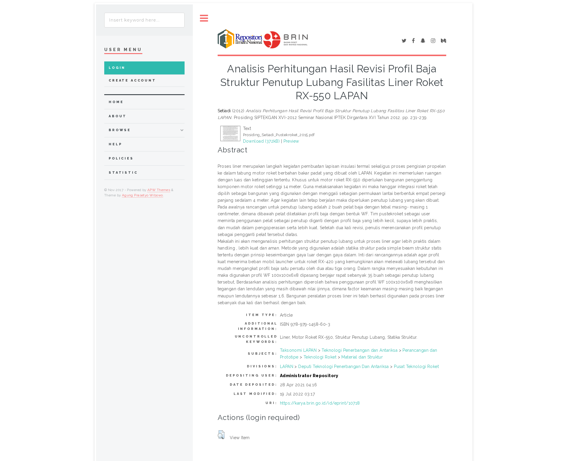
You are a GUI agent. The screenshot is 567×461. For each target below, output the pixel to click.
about (118, 116)
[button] (221, 434)
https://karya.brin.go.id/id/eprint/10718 (320, 403)
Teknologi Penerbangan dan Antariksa (359, 350)
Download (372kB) (261, 141)
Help (115, 144)
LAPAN (286, 366)
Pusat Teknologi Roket (416, 366)
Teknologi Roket (320, 357)
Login (117, 68)
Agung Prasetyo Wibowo (142, 195)
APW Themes (158, 190)
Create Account (132, 80)
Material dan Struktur (362, 357)
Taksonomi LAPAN (298, 350)
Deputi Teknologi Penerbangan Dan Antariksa (343, 366)
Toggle (204, 18)
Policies (121, 158)
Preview (291, 141)
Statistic (123, 173)
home (116, 102)
